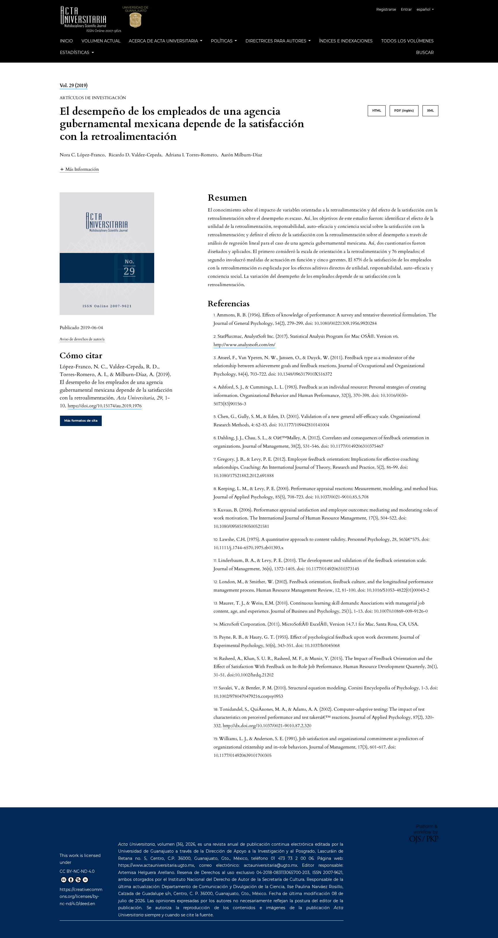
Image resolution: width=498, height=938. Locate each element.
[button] (79, 169)
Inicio (66, 41)
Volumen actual (101, 41)
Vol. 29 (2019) (74, 85)
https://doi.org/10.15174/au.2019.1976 (105, 406)
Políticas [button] (222, 41)
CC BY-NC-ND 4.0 (77, 871)
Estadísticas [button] (75, 52)
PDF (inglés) (404, 110)
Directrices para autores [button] (277, 41)
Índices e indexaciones (346, 41)
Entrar (406, 9)
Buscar (425, 52)
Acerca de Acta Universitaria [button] (164, 41)
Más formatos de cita (80, 421)
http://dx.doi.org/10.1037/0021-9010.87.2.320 (267, 726)
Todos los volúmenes (407, 41)
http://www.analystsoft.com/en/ (244, 345)
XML (430, 110)
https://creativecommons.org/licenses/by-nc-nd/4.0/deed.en (81, 896)
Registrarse (386, 9)
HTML (376, 110)
